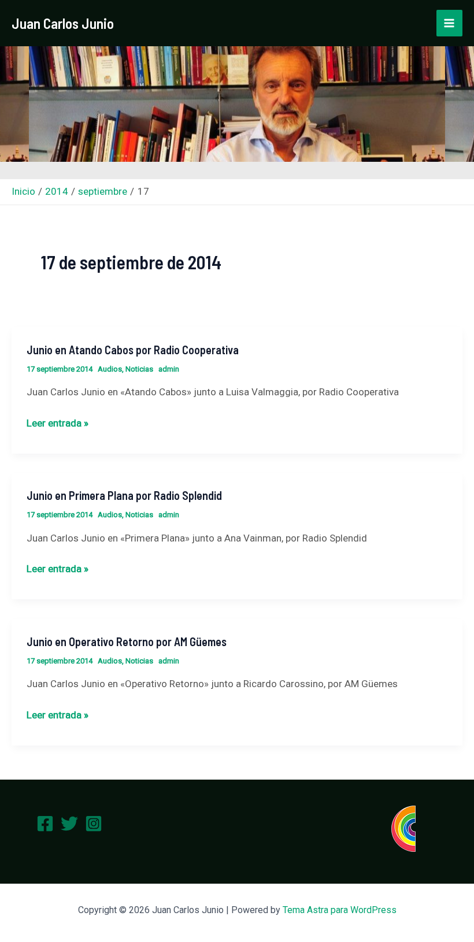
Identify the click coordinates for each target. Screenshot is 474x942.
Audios (110, 369)
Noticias (139, 369)
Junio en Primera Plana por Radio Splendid (124, 495)
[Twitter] (69, 823)
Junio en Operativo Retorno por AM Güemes (127, 641)
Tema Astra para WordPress (340, 909)
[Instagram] (93, 823)
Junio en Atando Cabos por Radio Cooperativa (133, 350)
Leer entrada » (57, 423)
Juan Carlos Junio (63, 23)
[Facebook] (45, 823)
